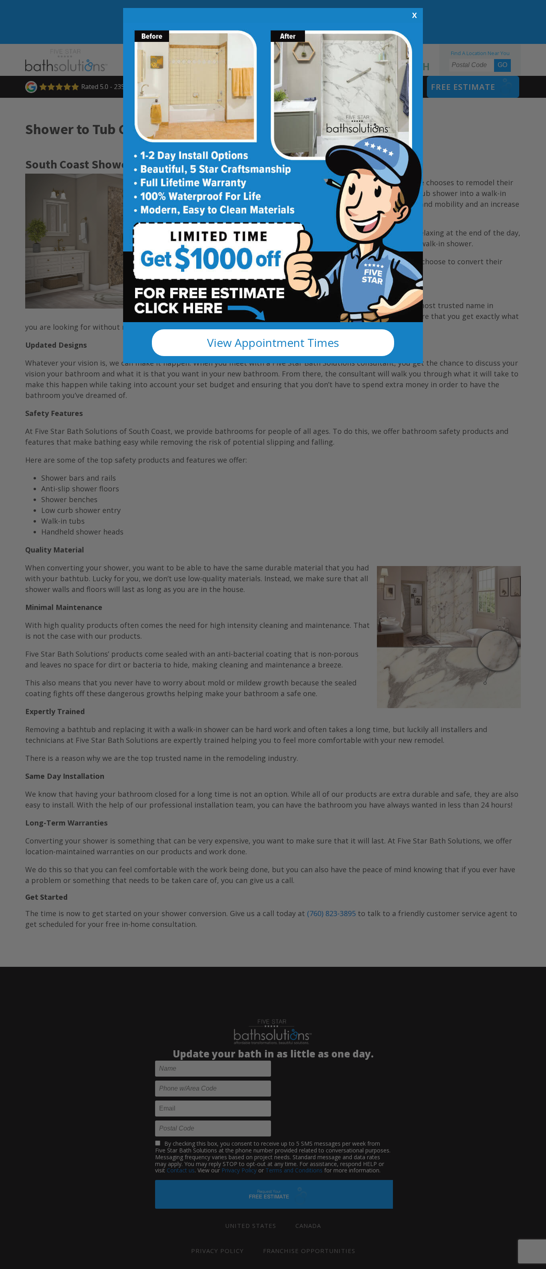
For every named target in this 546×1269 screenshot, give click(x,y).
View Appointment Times (273, 342)
